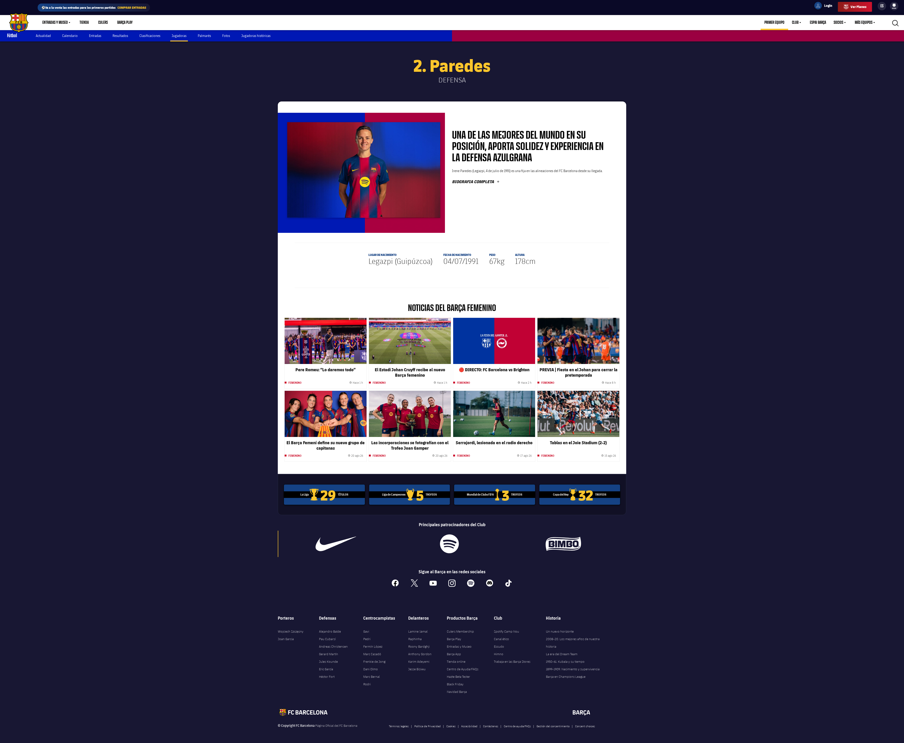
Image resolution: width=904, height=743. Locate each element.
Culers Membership (460, 631)
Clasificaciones (149, 36)
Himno (498, 654)
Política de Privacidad (427, 726)
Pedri (367, 639)
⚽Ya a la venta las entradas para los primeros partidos (93, 7)
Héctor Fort (327, 676)
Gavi (366, 631)
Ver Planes (858, 6)
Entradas (95, 36)
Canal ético (501, 639)
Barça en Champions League (565, 676)
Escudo (499, 646)
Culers (103, 22)
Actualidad (43, 36)
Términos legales (399, 726)
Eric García (326, 669)
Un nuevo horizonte (560, 631)
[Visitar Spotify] (449, 543)
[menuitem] (894, 5)
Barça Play (125, 22)
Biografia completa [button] (476, 181)
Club (795, 22)
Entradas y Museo (55, 22)
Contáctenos (490, 726)
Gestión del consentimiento (553, 726)
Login (825, 6)
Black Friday (455, 684)
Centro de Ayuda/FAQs (462, 669)
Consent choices (585, 726)
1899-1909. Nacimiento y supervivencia (573, 669)
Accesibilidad (469, 726)
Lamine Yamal (418, 631)
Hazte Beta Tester (458, 676)
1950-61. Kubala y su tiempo (565, 661)
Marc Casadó (372, 654)
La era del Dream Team (561, 654)
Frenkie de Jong (374, 661)
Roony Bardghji (419, 646)
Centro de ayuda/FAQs (517, 726)
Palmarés (204, 36)
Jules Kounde (328, 661)
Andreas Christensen (333, 646)
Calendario (70, 36)
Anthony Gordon (420, 654)
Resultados (120, 36)
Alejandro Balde (330, 631)
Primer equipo (774, 22)
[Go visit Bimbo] (566, 544)
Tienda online (456, 661)
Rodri (367, 684)
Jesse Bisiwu (417, 669)
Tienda (84, 22)
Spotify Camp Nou (506, 631)
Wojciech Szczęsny (290, 631)
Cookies (451, 726)
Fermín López (372, 646)
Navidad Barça (457, 692)
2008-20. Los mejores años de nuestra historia (573, 642)
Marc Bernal (371, 676)
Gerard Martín (328, 654)
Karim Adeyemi (418, 661)
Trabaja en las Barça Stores (512, 661)
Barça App (454, 654)
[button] (363, 170)
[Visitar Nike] (335, 543)
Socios (838, 22)
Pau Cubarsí (327, 639)
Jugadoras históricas (255, 36)
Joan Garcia (286, 639)
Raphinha (415, 639)
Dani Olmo (370, 669)
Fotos (226, 36)
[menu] (894, 6)
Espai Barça (818, 22)
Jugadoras (179, 36)
